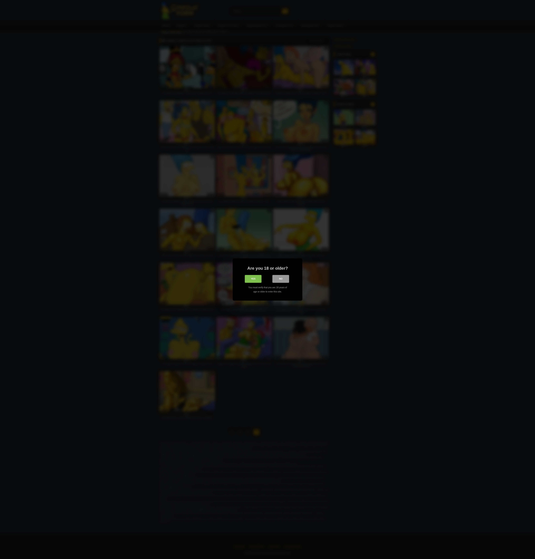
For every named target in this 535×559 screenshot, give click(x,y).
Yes (253, 279)
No (280, 279)
